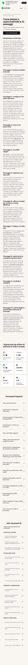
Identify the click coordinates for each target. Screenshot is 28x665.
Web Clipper (6, 154)
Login (21, 8)
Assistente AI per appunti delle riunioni (13, 317)
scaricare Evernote (19, 74)
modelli (20, 207)
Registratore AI (17, 138)
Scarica (24, 2)
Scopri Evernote (6, 14)
